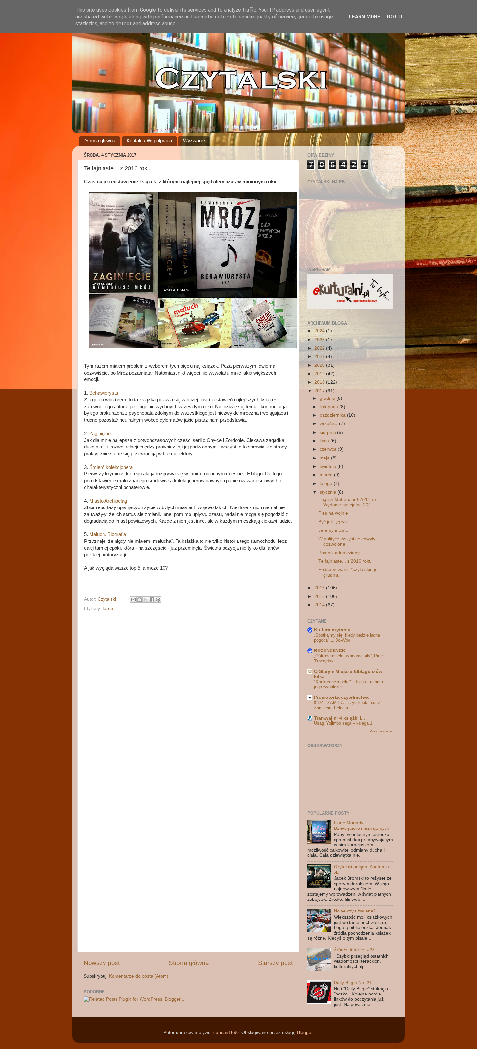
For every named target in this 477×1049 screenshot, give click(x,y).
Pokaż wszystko (381, 731)
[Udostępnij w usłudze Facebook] (152, 599)
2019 (320, 373)
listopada (329, 406)
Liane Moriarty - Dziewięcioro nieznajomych (361, 825)
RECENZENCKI (330, 650)
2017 (320, 390)
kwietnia (328, 466)
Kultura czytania (332, 629)
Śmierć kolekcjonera (111, 467)
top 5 (108, 608)
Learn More (364, 16)
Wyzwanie (194, 140)
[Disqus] (188, 696)
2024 (320, 330)
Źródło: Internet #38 (354, 950)
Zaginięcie (100, 433)
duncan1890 (226, 1032)
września (329, 423)
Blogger (304, 1032)
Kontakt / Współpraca (149, 140)
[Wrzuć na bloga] (139, 599)
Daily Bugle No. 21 (353, 982)
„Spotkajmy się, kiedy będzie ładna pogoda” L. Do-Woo (347, 638)
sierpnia (328, 432)
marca (327, 474)
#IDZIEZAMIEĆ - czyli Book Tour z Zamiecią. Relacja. (347, 705)
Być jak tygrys (332, 521)
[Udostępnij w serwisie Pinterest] (158, 599)
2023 (320, 339)
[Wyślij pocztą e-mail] (133, 599)
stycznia (328, 492)
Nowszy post (102, 963)
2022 (320, 348)
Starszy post (275, 963)
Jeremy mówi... (333, 530)
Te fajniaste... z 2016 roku (345, 561)
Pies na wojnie (333, 513)
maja (325, 458)
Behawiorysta (103, 393)
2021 (320, 356)
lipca (325, 440)
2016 (320, 587)
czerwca (329, 449)
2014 (320, 604)
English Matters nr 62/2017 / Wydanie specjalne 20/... (347, 502)
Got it (395, 16)
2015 (320, 596)
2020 (320, 365)
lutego (327, 483)
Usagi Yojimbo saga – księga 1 (343, 723)
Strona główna (100, 140)
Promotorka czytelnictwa (341, 697)
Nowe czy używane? (355, 911)
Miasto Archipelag (108, 501)
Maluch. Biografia (107, 534)
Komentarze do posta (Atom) (138, 976)
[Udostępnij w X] (145, 599)
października (333, 415)
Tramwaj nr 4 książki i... (339, 718)
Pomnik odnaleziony (339, 552)
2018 (320, 382)
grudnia (328, 398)
